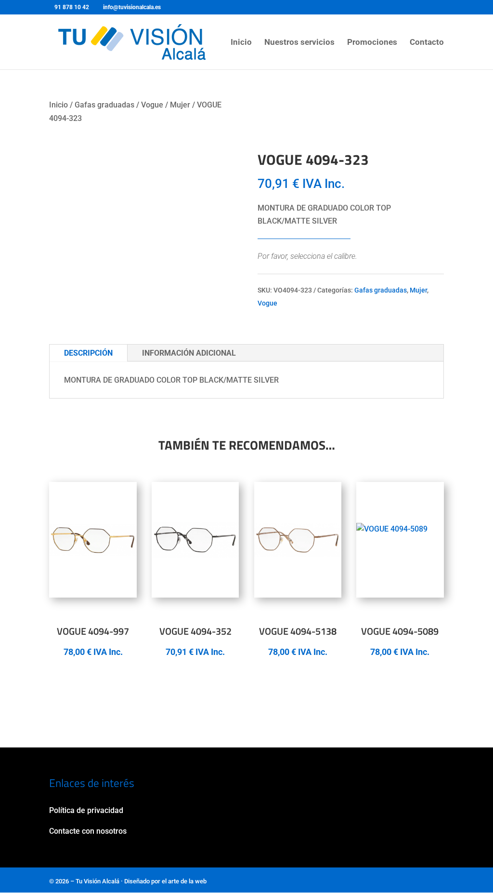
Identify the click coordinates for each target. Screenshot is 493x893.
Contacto (427, 43)
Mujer (180, 104)
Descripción (88, 353)
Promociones (372, 43)
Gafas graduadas (104, 104)
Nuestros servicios (299, 43)
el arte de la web (184, 881)
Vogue (152, 104)
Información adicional (189, 353)
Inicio (241, 43)
